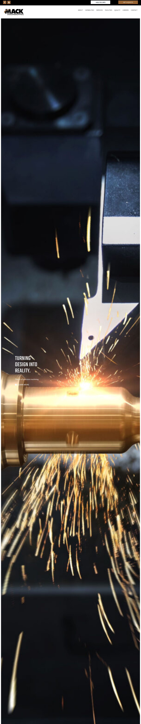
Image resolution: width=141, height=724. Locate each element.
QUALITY (117, 10)
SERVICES (99, 10)
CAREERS (126, 10)
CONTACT (134, 10)
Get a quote (128, 2)
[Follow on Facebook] (4, 2)
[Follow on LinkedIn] (9, 2)
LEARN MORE (23, 384)
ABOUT (80, 10)
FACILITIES (108, 10)
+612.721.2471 (100, 2)
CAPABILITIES (89, 10)
